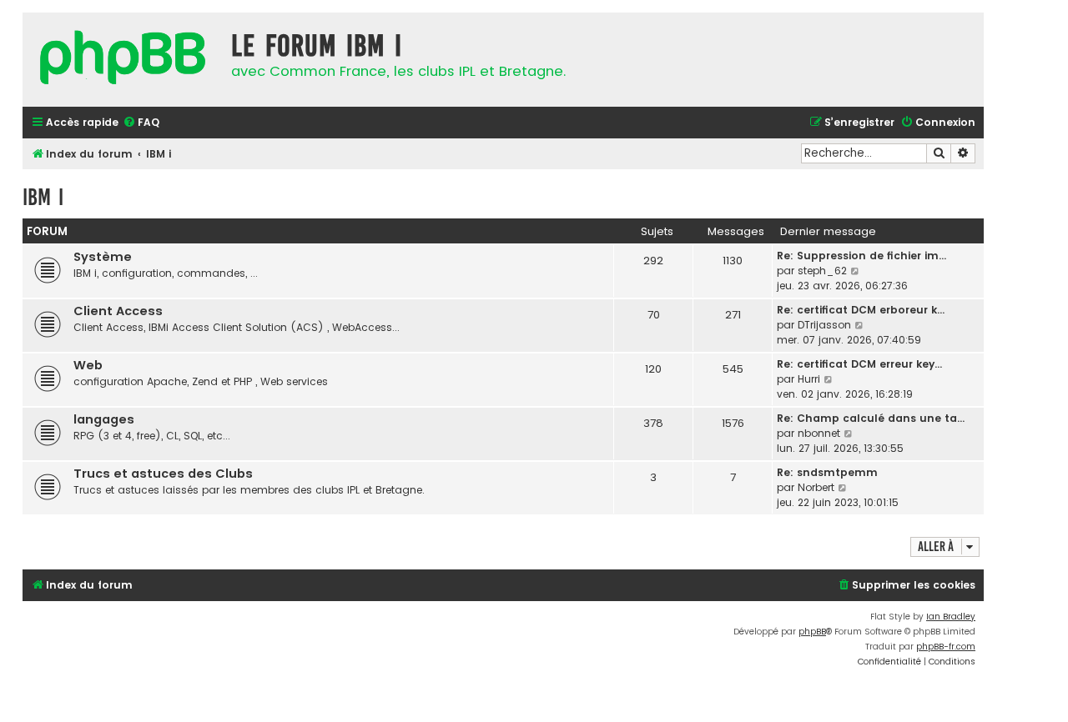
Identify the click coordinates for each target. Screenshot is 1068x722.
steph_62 (822, 270)
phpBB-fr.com (945, 646)
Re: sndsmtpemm (827, 472)
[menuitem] (141, 123)
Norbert (816, 487)
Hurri (809, 379)
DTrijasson (824, 325)
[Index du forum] (123, 60)
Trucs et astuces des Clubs (163, 473)
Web (88, 365)
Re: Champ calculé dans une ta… (871, 418)
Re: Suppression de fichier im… (861, 255)
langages (103, 419)
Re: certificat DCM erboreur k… (861, 310)
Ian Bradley (950, 616)
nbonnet (819, 433)
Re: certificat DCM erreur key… (859, 364)
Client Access (118, 311)
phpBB (812, 631)
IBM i (43, 197)
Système (102, 256)
